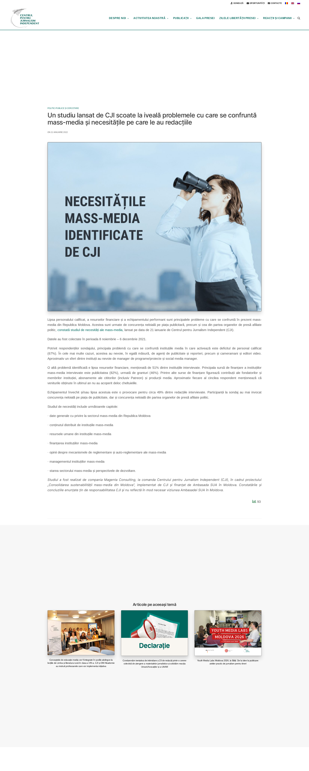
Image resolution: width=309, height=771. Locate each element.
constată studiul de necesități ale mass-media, (90, 330)
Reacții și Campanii (277, 18)
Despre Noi (117, 18)
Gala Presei (205, 18)
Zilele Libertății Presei (237, 18)
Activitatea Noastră (149, 18)
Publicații (181, 18)
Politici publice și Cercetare (63, 108)
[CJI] (25, 18)
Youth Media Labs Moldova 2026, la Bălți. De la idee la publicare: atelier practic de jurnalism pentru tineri (228, 662)
